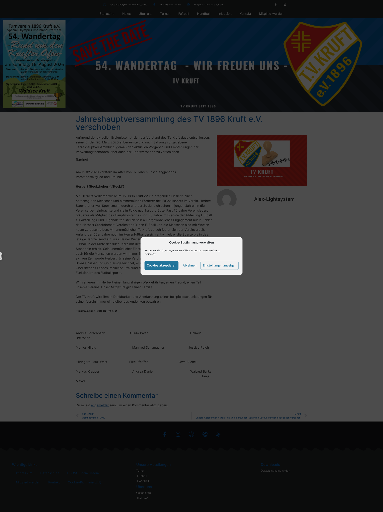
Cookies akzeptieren (161, 265)
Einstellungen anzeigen (219, 265)
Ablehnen (189, 265)
